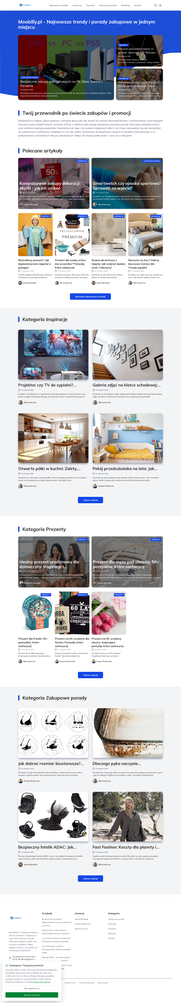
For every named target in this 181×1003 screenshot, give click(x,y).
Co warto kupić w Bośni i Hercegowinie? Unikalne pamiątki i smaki (56, 949)
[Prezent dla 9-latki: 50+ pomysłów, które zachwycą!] (35, 613)
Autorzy (79, 913)
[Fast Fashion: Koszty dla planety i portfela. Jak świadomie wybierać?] (128, 817)
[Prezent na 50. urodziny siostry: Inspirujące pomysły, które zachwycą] (109, 613)
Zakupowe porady (108, 5)
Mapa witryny (103, 983)
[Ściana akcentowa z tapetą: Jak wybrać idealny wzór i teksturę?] (109, 234)
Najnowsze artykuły (58, 5)
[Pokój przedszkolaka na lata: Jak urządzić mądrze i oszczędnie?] (128, 438)
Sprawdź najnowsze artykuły (90, 296)
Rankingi (125, 5)
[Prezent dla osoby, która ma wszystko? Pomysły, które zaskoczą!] (72, 234)
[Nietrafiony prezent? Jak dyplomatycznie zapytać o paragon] (35, 234)
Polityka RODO (70, 983)
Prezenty (90, 5)
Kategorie (114, 913)
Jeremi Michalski (31, 204)
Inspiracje (77, 5)
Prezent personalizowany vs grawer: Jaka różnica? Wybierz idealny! (137, 52)
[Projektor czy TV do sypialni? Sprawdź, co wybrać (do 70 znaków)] (53, 354)
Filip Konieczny (104, 204)
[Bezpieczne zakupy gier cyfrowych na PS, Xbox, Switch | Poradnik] (66, 67)
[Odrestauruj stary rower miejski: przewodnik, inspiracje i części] (139, 84)
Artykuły (47, 913)
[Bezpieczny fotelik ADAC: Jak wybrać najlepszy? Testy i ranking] (53, 817)
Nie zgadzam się (32, 988)
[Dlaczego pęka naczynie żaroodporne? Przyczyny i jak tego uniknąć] (128, 733)
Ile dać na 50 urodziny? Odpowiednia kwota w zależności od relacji (57, 922)
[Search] (155, 5)
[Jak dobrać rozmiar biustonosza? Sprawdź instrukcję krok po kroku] (53, 733)
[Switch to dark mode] (160, 5)
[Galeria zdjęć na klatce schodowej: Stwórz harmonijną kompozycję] (128, 354)
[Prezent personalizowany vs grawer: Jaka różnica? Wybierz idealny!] (139, 50)
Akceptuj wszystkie (32, 995)
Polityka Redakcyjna (87, 983)
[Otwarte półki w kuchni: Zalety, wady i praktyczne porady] (53, 438)
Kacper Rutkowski (106, 486)
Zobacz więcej (90, 500)
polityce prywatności (41, 982)
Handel (137, 5)
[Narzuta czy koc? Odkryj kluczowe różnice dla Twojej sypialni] (145, 234)
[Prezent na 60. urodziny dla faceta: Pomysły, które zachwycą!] (72, 613)
